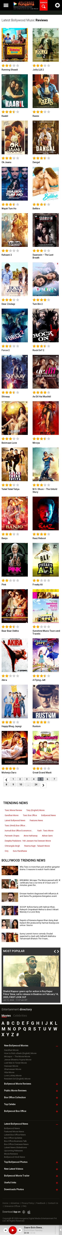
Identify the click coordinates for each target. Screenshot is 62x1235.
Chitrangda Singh (12, 846)
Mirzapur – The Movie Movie (17, 1056)
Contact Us (53, 1203)
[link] (15, 45)
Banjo (5, 538)
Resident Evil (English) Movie (17, 1079)
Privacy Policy (28, 1203)
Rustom (37, 726)
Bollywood (17, 1175)
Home (5, 1203)
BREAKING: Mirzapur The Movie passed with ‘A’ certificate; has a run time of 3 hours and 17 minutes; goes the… (40, 882)
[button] (5, 1230)
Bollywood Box (15, 1111)
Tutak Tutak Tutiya (10, 489)
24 (36, 784)
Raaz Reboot (39, 538)
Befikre (36, 208)
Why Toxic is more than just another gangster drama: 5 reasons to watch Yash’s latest (40, 868)
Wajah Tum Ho (9, 208)
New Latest (13, 1169)
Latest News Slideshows (15, 1147)
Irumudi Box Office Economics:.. (19, 831)
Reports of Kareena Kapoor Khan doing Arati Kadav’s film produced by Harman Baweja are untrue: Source (39, 922)
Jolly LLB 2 (38, 69)
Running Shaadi (10, 69)
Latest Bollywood (16, 1124)
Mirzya (36, 443)
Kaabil (5, 116)
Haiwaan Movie (11, 1066)
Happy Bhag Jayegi (12, 726)
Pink (4, 584)
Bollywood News (48, 815)
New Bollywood (16, 1045)
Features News (36, 820)
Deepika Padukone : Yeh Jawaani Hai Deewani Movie (28, 841)
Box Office (15, 1097)
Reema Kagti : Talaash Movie (37, 846)
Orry (6, 851)
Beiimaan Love (9, 443)
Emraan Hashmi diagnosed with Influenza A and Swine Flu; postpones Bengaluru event (39, 895)
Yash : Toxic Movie (45, 831)
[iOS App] (29, 1212)
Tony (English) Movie (35, 810)
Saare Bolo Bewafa (34, 1227)
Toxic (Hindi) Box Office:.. (15, 825)
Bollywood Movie (17, 1083)
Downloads (14, 1189)
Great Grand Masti (42, 772)
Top (10, 1104)
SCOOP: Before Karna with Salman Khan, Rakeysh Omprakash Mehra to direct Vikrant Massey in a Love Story (39, 909)
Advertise (14, 1203)
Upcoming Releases (13, 1150)
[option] (31, 978)
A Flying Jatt (39, 680)
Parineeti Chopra (12, 836)
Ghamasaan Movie (12, 1069)
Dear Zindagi (8, 304)
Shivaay (6, 396)
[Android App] (23, 1212)
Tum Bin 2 (38, 304)
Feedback (40, 1203)
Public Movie (15, 1090)
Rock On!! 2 (38, 350)
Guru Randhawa (20, 851)
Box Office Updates (13, 1138)
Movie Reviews (11, 1154)
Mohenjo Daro (9, 772)
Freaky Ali (38, 584)
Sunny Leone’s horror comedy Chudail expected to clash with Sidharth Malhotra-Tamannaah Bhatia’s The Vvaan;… (38, 936)
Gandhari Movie (11, 815)
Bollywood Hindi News (14, 1157)
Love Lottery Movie (12, 1075)
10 (20, 784)
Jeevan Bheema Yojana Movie (17, 1059)
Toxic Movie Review (13, 810)
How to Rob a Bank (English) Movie (20, 1053)
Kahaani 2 (7, 255)
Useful (10, 1182)
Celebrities (20, 1015)
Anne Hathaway (31, 836)
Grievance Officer (12, 1206)
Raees (36, 116)
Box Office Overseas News (16, 1144)
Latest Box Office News (15, 1135)
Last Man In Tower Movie (15, 1063)
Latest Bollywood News (15, 820)
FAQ (24, 1206)
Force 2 (6, 350)
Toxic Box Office (30, 815)
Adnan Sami (47, 836)
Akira (4, 680)
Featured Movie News (14, 1131)
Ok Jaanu (6, 162)
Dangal (36, 162)
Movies (6, 1015)
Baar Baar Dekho (10, 631)
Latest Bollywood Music (25, 20)
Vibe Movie (9, 1072)
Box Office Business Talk (15, 1141)
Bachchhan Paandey (33, 1230)
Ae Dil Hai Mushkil (42, 396)
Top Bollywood (16, 1162)
